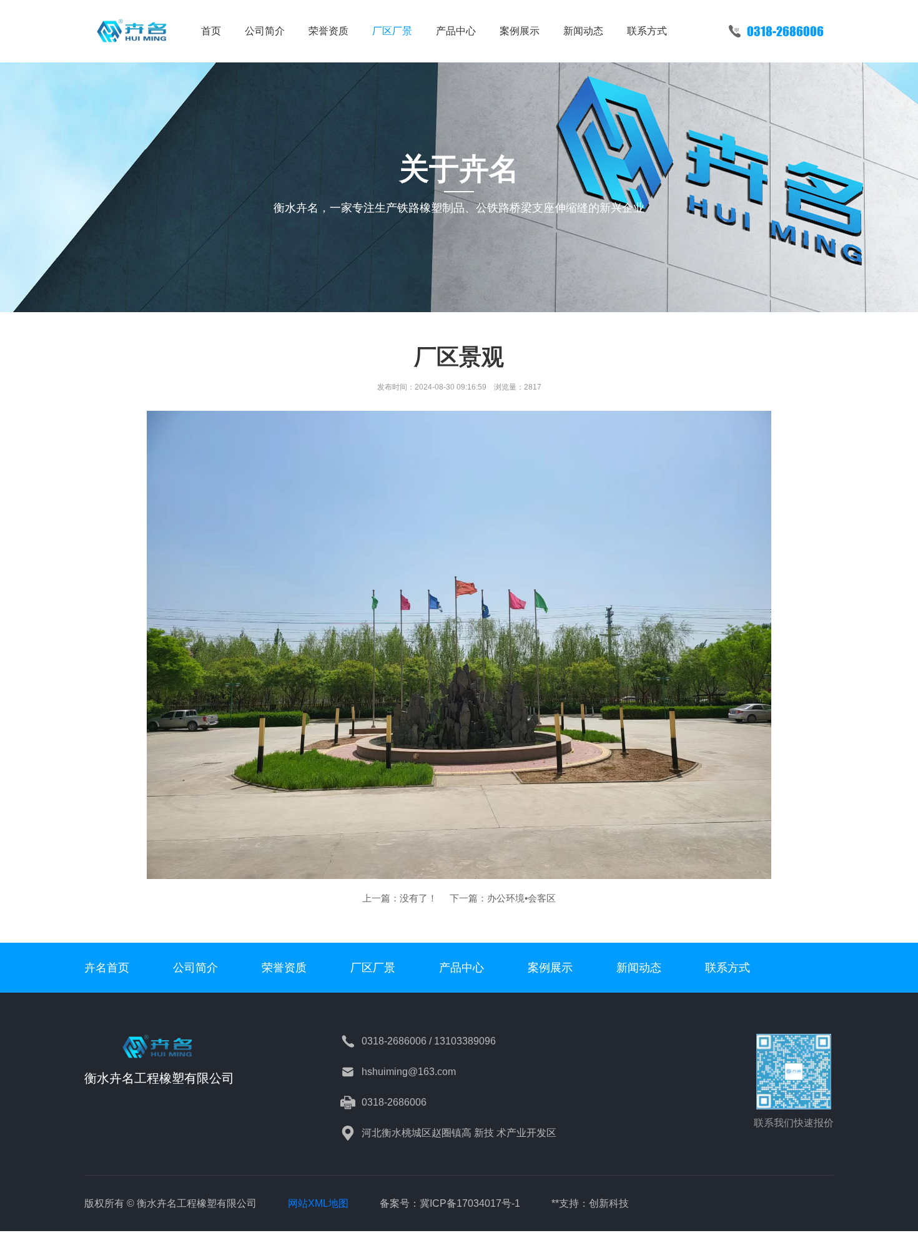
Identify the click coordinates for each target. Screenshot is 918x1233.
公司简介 (265, 31)
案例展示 (520, 31)
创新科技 (609, 1203)
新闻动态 (583, 31)
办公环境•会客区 (521, 898)
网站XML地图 (318, 1203)
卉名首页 (106, 967)
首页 (211, 31)
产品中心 (456, 31)
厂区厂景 (392, 31)
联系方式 (647, 31)
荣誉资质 (328, 31)
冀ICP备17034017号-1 (470, 1203)
